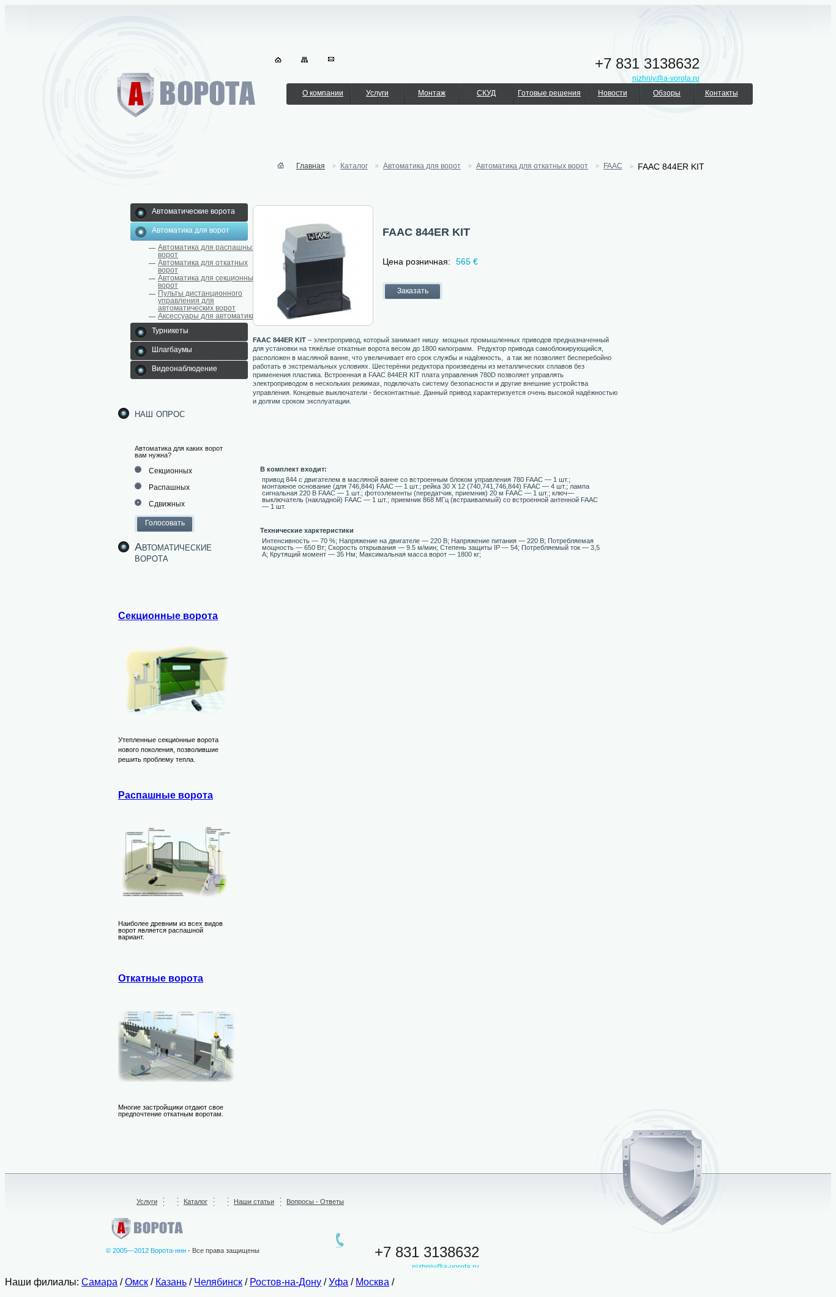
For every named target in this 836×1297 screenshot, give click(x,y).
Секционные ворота (168, 616)
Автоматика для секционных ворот (207, 282)
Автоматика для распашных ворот (207, 251)
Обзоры (667, 93)
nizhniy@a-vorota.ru (445, 1267)
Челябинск (218, 1282)
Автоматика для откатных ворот (203, 266)
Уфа (338, 1282)
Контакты (721, 93)
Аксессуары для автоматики (207, 316)
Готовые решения (549, 93)
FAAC (612, 166)
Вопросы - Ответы (315, 1201)
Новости (612, 93)
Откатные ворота (160, 978)
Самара (99, 1282)
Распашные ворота (165, 795)
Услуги (377, 93)
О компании (322, 93)
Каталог (195, 1201)
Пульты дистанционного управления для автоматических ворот (200, 300)
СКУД (486, 93)
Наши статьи (254, 1201)
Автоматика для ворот (422, 166)
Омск (136, 1282)
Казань (171, 1282)
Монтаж (432, 93)
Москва (372, 1282)
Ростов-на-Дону (285, 1282)
